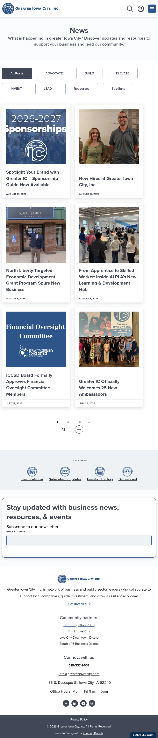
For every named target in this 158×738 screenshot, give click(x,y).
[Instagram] (92, 703)
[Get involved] (127, 471)
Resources (81, 88)
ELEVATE (122, 73)
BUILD (89, 73)
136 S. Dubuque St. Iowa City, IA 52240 (79, 682)
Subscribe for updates (65, 479)
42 (63, 429)
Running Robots (93, 733)
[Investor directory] (100, 471)
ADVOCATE (54, 73)
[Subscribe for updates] (65, 471)
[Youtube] (83, 703)
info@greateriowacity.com (79, 674)
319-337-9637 (79, 665)
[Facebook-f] (66, 703)
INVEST (16, 88)
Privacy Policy (79, 719)
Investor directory (100, 479)
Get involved (127, 479)
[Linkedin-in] (74, 703)
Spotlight (118, 88)
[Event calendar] (32, 471)
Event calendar (32, 479)
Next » (79, 431)
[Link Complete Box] (36, 151)
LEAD (48, 88)
